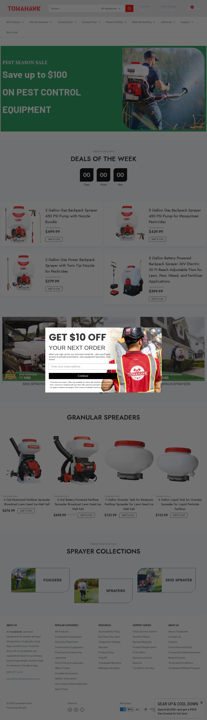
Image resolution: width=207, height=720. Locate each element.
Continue (83, 376)
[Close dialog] (158, 330)
